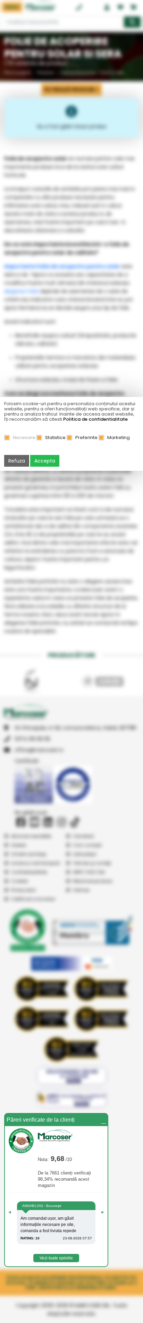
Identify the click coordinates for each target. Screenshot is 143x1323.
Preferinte (86, 437)
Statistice (55, 437)
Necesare (24, 437)
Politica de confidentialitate (95, 419)
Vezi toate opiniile (56, 1258)
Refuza (16, 460)
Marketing (118, 437)
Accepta (44, 460)
